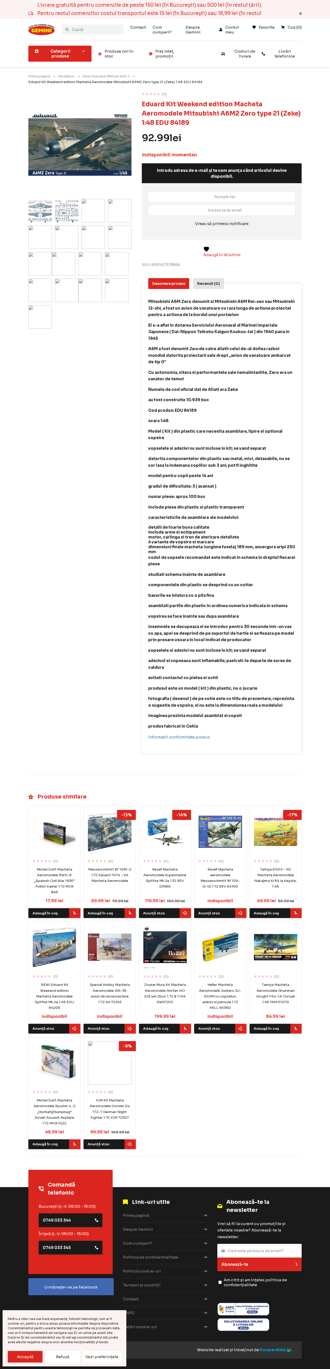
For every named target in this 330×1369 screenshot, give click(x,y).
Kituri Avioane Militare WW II (106, 76)
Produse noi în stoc (119, 54)
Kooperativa (272, 1349)
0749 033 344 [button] (57, 1220)
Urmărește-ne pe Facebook (71, 1287)
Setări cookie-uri (140, 1326)
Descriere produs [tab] (168, 283)
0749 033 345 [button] (57, 1247)
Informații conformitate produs (179, 737)
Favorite (267, 27)
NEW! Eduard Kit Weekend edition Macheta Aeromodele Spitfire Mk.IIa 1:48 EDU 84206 (54, 996)
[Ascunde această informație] (300, 14)
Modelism (66, 76)
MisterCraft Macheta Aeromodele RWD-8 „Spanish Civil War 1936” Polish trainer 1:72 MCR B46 (54, 880)
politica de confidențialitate (255, 1282)
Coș (295, 27)
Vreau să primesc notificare (222, 223)
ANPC (129, 1312)
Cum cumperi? (162, 30)
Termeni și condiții (142, 1285)
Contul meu (232, 30)
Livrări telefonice (285, 54)
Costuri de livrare (244, 54)
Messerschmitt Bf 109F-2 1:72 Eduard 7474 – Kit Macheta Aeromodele (109, 875)
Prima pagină (39, 76)
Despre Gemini (193, 30)
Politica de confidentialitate (150, 1257)
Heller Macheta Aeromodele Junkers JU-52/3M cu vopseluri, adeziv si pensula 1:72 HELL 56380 (220, 996)
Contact (138, 27)
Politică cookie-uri (142, 1271)
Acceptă (25, 1356)
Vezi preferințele (101, 1356)
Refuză (62, 1356)
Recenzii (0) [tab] (208, 283)
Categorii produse (60, 54)
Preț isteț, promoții (164, 54)
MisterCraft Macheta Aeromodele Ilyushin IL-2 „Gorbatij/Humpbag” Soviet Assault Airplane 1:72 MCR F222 (55, 1111)
